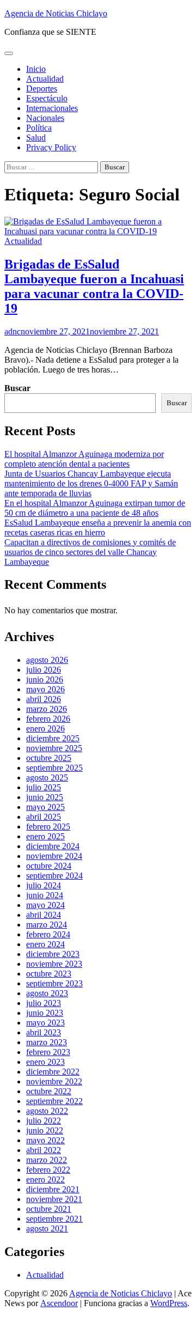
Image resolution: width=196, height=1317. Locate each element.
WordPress (168, 1303)
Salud (36, 137)
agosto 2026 (47, 659)
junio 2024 (44, 895)
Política (39, 127)
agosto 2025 (47, 777)
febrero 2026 (48, 718)
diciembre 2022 (52, 1071)
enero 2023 (45, 1061)
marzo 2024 (46, 924)
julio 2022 (43, 1120)
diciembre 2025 (52, 738)
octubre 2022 (48, 1091)
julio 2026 (43, 669)
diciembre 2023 (52, 954)
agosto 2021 (47, 1228)
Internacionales (52, 108)
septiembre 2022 (54, 1101)
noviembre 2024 (54, 856)
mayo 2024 (45, 905)
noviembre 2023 (54, 963)
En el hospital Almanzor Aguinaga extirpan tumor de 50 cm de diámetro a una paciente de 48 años (94, 507)
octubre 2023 (48, 973)
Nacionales (45, 118)
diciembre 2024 (52, 846)
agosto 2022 (47, 1110)
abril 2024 (43, 914)
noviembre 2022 (54, 1081)
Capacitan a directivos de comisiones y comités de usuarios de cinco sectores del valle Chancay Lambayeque (90, 552)
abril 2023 (43, 1032)
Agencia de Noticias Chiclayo (55, 13)
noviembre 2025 (54, 748)
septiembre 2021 (54, 1218)
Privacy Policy (51, 147)
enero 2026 (45, 728)
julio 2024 (43, 885)
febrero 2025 (48, 826)
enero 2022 (45, 1179)
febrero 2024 (48, 934)
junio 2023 (44, 1012)
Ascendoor (59, 1303)
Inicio (36, 69)
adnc (12, 331)
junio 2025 (44, 797)
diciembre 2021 (52, 1189)
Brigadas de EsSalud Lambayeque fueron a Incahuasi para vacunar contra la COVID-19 (94, 286)
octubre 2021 (48, 1209)
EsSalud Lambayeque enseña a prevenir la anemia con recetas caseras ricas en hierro (97, 527)
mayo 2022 (45, 1140)
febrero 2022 (48, 1169)
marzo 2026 (46, 709)
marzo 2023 (46, 1042)
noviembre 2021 (54, 1199)
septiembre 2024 (54, 875)
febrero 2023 (48, 1052)
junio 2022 (44, 1130)
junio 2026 (44, 679)
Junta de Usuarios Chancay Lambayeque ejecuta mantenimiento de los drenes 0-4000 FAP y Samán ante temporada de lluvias (91, 483)
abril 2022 (43, 1150)
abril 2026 (43, 699)
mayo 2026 (45, 689)
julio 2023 (43, 1003)
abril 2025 (43, 816)
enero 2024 (45, 944)
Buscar (17, 388)
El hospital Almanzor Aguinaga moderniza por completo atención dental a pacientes (84, 458)
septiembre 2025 (54, 767)
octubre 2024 (48, 865)
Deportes (41, 88)
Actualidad (45, 78)
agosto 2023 (47, 993)
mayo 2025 (45, 807)
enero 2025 (45, 836)
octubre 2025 (48, 758)
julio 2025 (43, 787)
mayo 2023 (45, 1022)
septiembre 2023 (54, 983)
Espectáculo (47, 98)
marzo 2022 (46, 1159)
